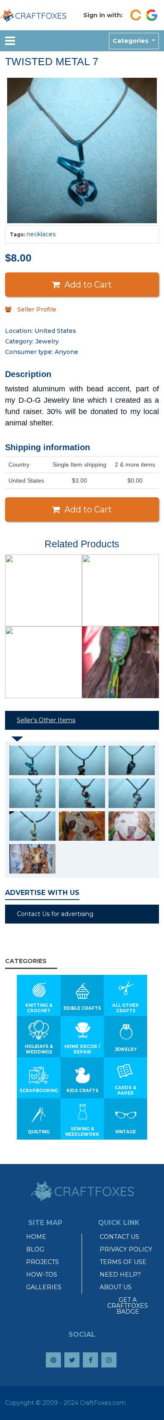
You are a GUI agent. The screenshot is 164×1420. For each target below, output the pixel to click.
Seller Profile (36, 309)
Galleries (43, 1287)
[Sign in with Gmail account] (151, 15)
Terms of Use (123, 1262)
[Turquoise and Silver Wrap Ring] (120, 590)
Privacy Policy (126, 1249)
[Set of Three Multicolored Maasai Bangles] (43, 662)
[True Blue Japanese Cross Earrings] (43, 590)
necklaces (41, 234)
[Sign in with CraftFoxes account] (136, 15)
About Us (116, 1287)
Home (36, 1237)
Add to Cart (88, 285)
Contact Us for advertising (55, 914)
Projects (42, 1262)
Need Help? (120, 1274)
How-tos (41, 1274)
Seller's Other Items (46, 720)
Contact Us (119, 1237)
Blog (35, 1249)
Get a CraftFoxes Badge (127, 1305)
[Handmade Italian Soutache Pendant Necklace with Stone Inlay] (120, 662)
